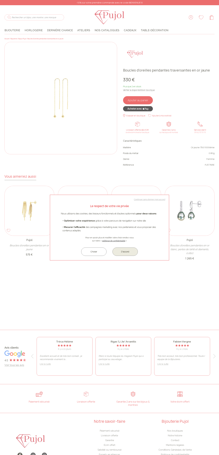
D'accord (125, 251)
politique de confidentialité (113, 241)
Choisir (94, 251)
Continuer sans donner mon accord (149, 199)
